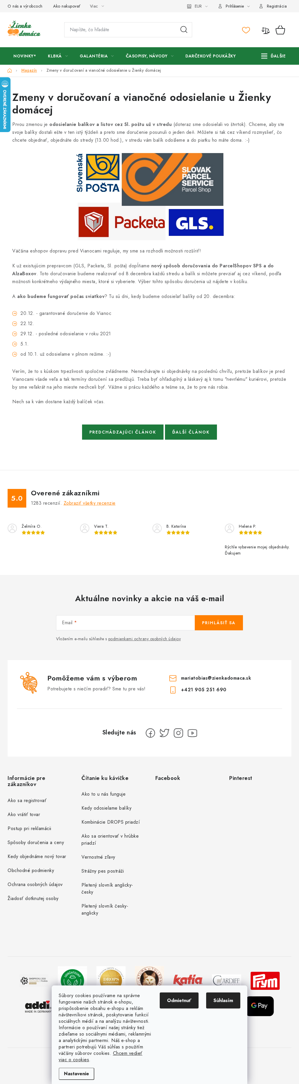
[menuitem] (25, 56)
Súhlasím (223, 1000)
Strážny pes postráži (102, 871)
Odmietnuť (179, 1000)
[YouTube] (192, 733)
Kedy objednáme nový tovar (37, 856)
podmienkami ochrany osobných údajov (144, 639)
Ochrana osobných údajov (35, 884)
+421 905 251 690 (204, 689)
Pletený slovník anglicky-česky (107, 888)
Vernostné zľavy (98, 857)
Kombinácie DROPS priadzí (110, 822)
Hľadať (184, 29)
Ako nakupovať (67, 6)
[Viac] (273, 56)
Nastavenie (76, 1073)
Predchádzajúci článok (122, 432)
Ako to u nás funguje (103, 794)
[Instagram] (178, 733)
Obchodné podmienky (31, 870)
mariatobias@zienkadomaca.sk (216, 678)
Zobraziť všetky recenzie (90, 503)
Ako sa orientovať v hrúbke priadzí (110, 839)
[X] (164, 733)
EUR (198, 6)
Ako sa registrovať (27, 800)
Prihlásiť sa (219, 623)
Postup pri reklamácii (29, 828)
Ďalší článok (191, 432)
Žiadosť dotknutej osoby (33, 898)
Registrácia (277, 6)
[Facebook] (150, 733)
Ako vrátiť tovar (24, 814)
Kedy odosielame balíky (106, 808)
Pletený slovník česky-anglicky (104, 909)
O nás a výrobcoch (25, 6)
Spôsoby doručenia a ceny (36, 842)
